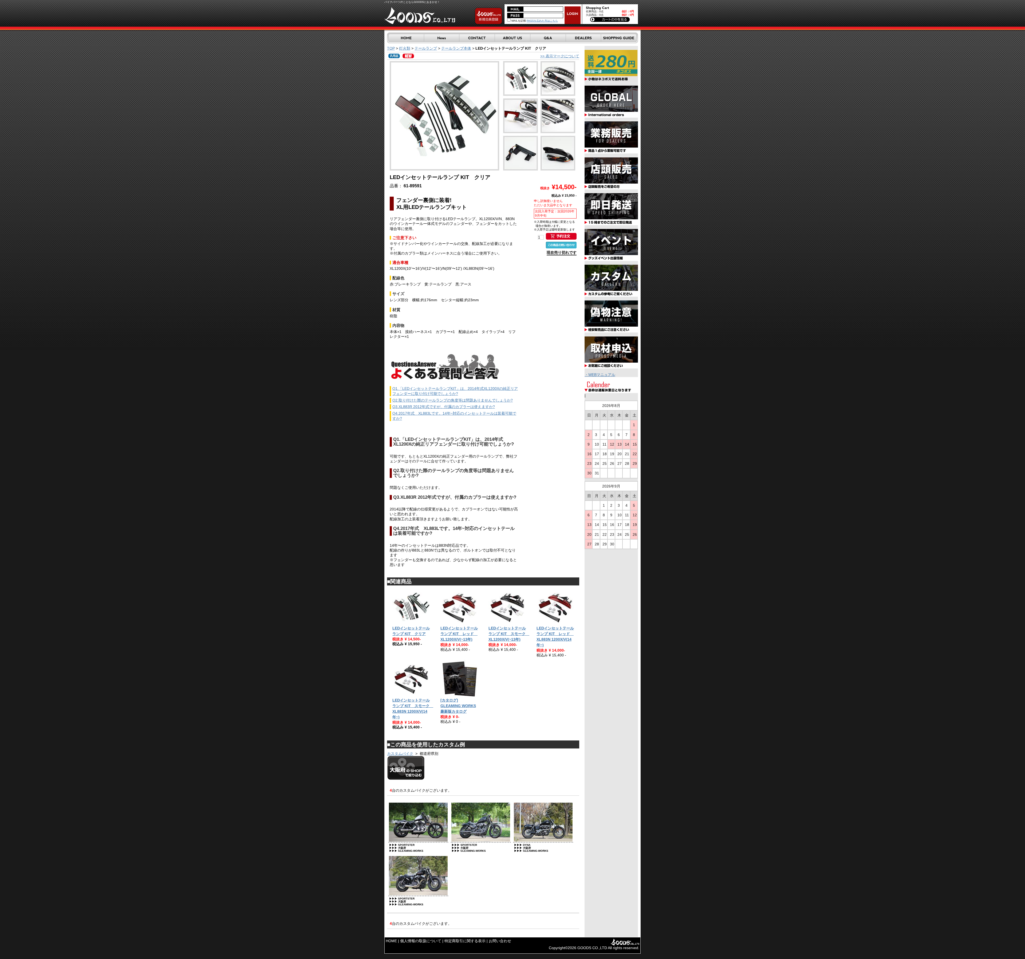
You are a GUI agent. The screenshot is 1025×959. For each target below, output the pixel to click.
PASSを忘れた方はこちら (542, 20)
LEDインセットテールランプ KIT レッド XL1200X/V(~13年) (459, 633)
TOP (391, 48)
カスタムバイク (400, 753)
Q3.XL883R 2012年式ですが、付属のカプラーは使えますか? (443, 407)
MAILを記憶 (518, 20)
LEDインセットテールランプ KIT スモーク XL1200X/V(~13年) (508, 633)
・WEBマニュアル (600, 374)
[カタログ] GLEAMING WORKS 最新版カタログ (458, 706)
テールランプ (426, 48)
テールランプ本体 (456, 48)
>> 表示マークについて (559, 56)
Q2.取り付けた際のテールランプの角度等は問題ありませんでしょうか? (452, 400)
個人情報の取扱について (420, 941)
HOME (391, 941)
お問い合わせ (500, 941)
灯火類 (404, 48)
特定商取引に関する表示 (465, 941)
